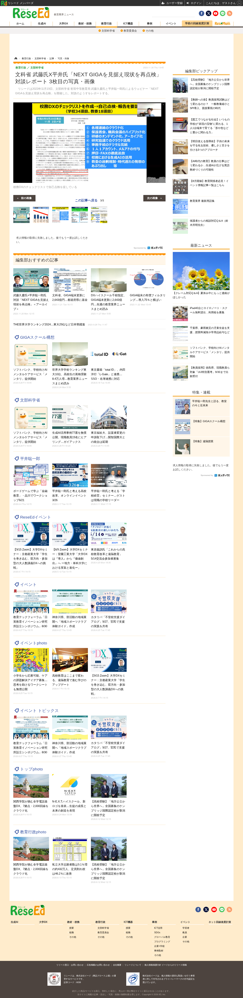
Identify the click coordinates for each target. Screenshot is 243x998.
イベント (171, 23)
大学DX (63, 23)
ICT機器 (128, 23)
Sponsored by (140, 248)
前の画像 (26, 197)
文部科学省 (108, 30)
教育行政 (106, 23)
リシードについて (133, 965)
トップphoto (31, 769)
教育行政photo (33, 832)
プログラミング (162, 941)
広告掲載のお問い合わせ (98, 965)
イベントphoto (33, 643)
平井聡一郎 (30, 458)
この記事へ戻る (89, 200)
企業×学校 (159, 946)
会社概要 (117, 965)
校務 (71, 932)
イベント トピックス (39, 710)
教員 (184, 932)
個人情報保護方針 (152, 965)
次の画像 (152, 197)
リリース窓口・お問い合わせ (70, 965)
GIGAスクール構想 (37, 337)
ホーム (20, 23)
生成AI (42, 23)
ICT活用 (158, 928)
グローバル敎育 (162, 937)
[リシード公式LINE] (222, 909)
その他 (150, 30)
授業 (71, 928)
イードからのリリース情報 (174, 965)
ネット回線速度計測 (220, 922)
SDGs (157, 932)
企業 (184, 937)
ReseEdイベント (35, 517)
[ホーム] (15, 58)
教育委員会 (130, 30)
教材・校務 (85, 23)
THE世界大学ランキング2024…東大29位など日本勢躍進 (60, 324)
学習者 (185, 928)
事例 (149, 23)
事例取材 (158, 950)
